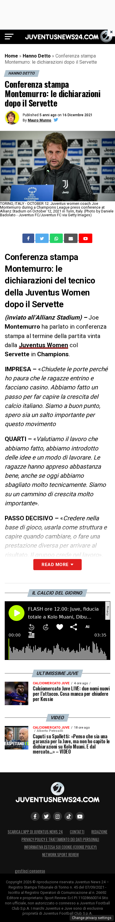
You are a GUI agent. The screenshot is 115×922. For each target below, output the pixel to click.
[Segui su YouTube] (79, 816)
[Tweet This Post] (42, 238)
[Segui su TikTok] (68, 816)
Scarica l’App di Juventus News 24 (35, 832)
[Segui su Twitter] (46, 816)
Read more (55, 564)
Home (11, 56)
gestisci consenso (30, 871)
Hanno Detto (37, 56)
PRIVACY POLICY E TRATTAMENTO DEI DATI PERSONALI (60, 839)
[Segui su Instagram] (57, 816)
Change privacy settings (91, 918)
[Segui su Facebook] (35, 816)
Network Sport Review (60, 854)
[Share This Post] (57, 238)
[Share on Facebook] (28, 238)
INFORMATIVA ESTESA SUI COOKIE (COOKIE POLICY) (60, 847)
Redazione (99, 832)
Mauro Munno (39, 120)
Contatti (77, 832)
